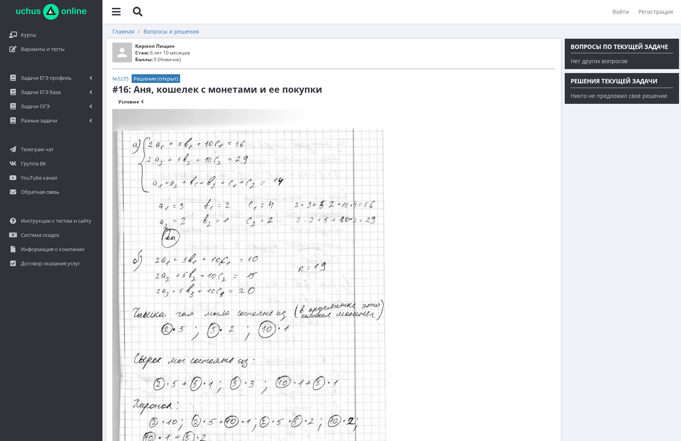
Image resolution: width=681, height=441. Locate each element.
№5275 (120, 78)
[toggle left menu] (116, 12)
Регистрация (655, 11)
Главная (123, 31)
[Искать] (137, 12)
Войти (620, 11)
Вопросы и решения (171, 31)
